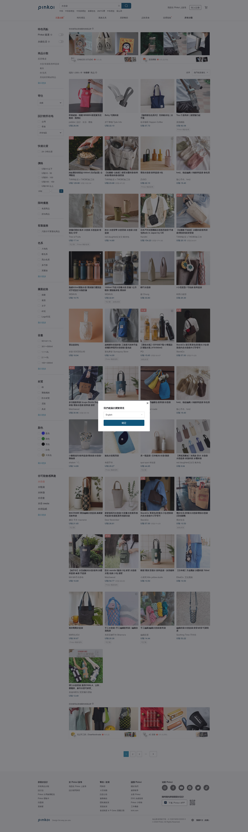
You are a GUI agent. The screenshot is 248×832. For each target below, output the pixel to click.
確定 (124, 422)
